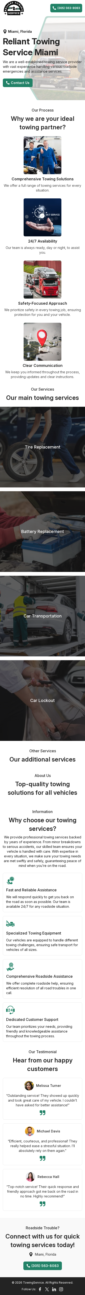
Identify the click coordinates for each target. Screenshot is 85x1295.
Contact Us (20, 83)
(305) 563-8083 (68, 8)
